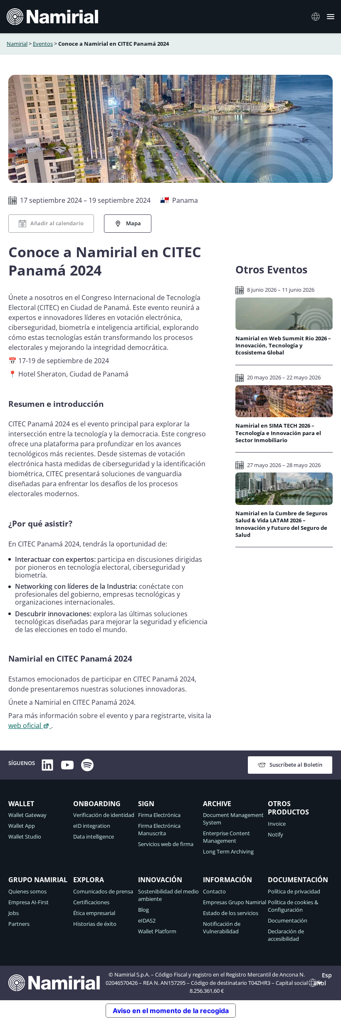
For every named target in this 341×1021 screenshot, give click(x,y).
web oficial (24, 725)
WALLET (21, 803)
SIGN (146, 803)
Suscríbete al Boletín (295, 764)
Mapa (133, 223)
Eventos (43, 43)
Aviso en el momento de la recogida (171, 1010)
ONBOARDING (97, 803)
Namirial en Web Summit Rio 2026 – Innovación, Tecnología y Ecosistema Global (283, 346)
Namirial (17, 43)
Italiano (317, 17)
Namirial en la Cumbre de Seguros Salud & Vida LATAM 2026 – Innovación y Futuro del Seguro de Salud (281, 524)
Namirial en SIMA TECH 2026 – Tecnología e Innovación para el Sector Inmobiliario (278, 433)
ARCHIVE (217, 803)
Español (323, 979)
